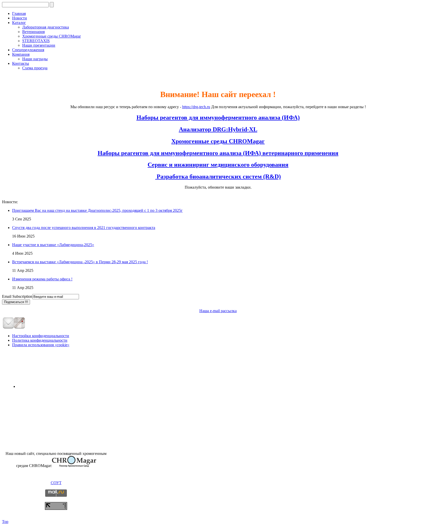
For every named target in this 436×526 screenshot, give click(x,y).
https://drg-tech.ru (196, 107)
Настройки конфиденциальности (40, 336)
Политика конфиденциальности (39, 340)
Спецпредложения (28, 50)
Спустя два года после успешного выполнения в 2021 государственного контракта (83, 227)
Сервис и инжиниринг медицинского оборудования (218, 164)
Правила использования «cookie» (40, 345)
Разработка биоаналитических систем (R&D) (218, 176)
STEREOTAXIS (36, 41)
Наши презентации (38, 45)
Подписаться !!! (16, 302)
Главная (19, 13)
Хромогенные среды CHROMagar (51, 36)
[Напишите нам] (8, 327)
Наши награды (35, 59)
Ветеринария (33, 32)
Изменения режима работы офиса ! (42, 279)
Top (5, 521)
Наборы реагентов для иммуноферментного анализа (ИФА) (218, 117)
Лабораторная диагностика (45, 27)
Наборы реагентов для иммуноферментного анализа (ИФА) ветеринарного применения (218, 153)
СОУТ (56, 483)
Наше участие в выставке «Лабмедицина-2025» (53, 245)
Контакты (20, 63)
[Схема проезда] (19, 327)
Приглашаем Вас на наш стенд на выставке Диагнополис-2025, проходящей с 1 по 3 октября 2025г (97, 210)
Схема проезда (34, 68)
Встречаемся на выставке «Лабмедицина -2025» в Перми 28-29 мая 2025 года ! (80, 262)
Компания (21, 54)
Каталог (19, 22)
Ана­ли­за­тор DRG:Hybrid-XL (218, 129)
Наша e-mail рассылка (218, 311)
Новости (19, 18)
